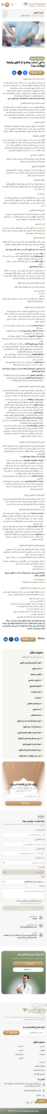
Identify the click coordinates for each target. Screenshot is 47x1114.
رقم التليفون (40, 849)
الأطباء (42, 1050)
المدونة (21, 1050)
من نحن (42, 1046)
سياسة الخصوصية (39, 1070)
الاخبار (21, 1058)
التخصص (41, 867)
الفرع (42, 876)
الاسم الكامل (40, 830)
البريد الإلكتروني (40, 839)
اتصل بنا (42, 1062)
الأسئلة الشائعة (40, 1066)
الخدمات (20, 1046)
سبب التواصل (40, 858)
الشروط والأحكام (39, 1074)
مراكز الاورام (19, 1054)
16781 (35, 919)
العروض (42, 1054)
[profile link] (35, 1102)
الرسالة (42, 886)
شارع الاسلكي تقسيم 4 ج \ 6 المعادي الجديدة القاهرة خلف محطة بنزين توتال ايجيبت (20, 936)
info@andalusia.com (28, 927)
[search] (12, 4)
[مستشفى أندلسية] (34, 4)
